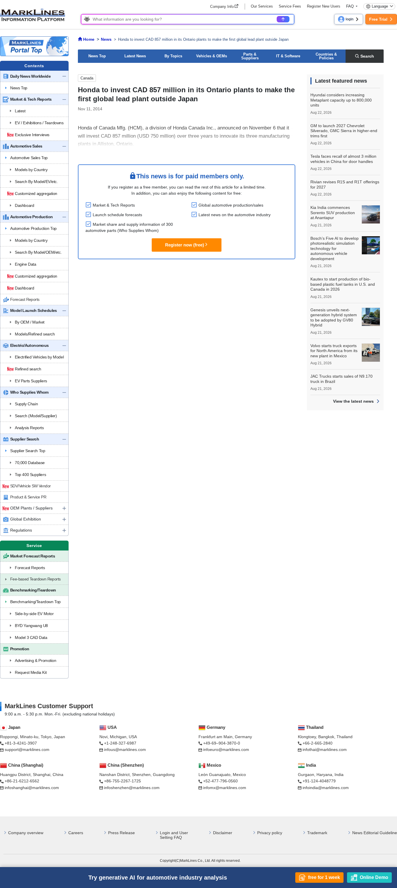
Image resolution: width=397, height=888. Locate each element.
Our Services (262, 6)
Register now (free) (184, 244)
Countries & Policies (326, 56)
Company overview (25, 832)
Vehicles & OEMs (211, 56)
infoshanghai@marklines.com (32, 787)
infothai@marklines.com (325, 749)
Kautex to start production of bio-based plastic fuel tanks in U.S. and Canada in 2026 (342, 284)
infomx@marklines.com (224, 787)
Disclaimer (222, 832)
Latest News (135, 56)
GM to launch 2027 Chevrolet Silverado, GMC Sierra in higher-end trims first (343, 130)
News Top (97, 56)
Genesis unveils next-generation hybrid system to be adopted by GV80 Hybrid (333, 318)
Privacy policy (269, 832)
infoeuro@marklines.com (226, 749)
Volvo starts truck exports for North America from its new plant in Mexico (333, 350)
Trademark (317, 832)
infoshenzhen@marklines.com (132, 787)
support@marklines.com (27, 749)
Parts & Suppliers (250, 56)
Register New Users (323, 6)
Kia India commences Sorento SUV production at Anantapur (332, 212)
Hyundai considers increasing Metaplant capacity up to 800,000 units (341, 100)
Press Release (121, 832)
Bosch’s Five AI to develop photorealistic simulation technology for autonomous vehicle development (334, 248)
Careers (75, 832)
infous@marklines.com (125, 749)
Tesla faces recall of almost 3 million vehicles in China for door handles (343, 159)
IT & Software (288, 56)
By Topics (173, 56)
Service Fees (290, 6)
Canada (87, 78)
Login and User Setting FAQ (174, 835)
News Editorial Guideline (374, 832)
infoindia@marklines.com (326, 787)
